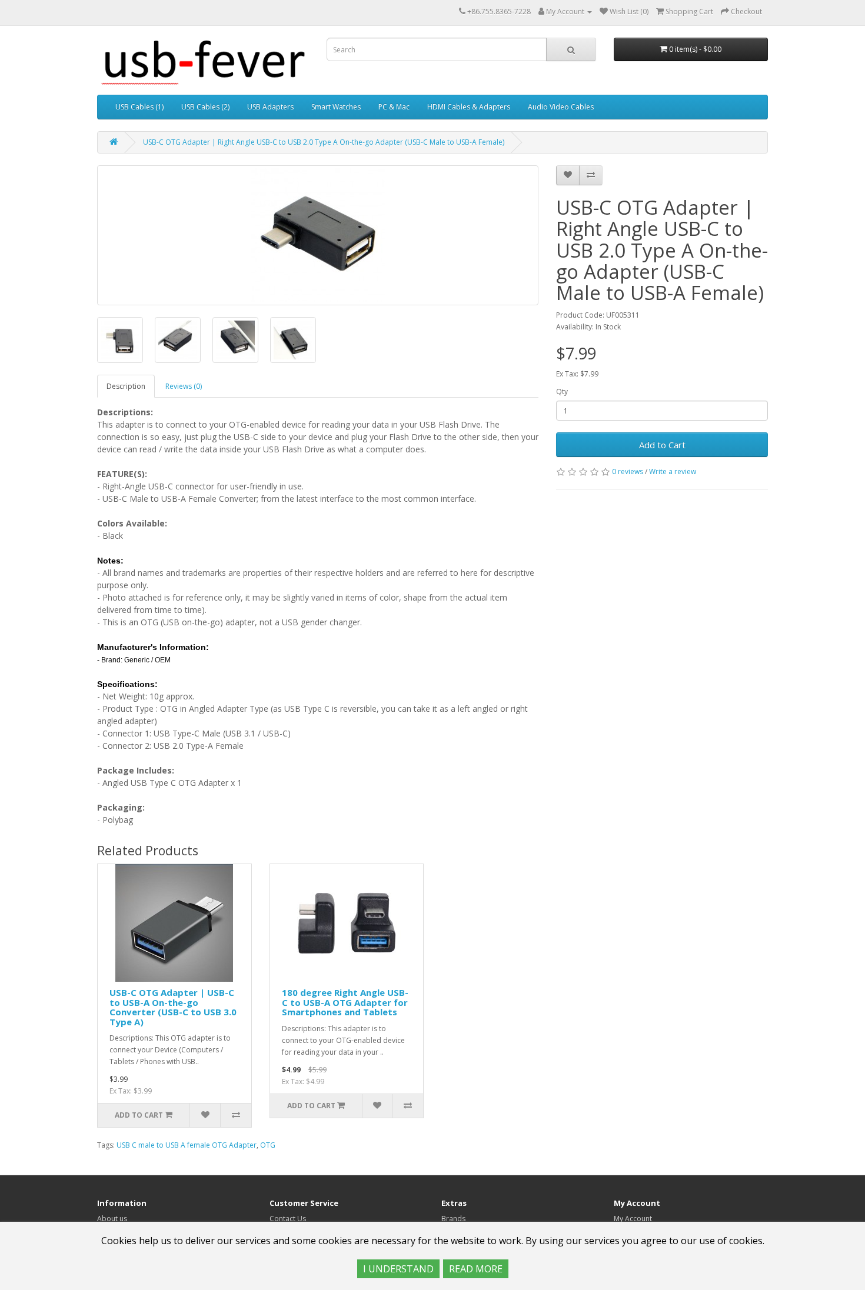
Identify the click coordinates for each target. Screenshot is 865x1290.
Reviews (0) (183, 386)
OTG (267, 1145)
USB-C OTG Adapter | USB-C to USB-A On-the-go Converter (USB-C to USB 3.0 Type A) (173, 1007)
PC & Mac (394, 107)
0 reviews (627, 471)
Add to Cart (662, 445)
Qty (562, 391)
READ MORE (476, 1268)
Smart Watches (336, 107)
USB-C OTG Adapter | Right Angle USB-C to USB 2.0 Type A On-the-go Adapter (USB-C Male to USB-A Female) (323, 142)
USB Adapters (270, 107)
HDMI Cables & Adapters (468, 107)
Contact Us (288, 1219)
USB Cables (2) (205, 107)
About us (112, 1219)
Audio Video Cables (561, 107)
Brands (453, 1219)
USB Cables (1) (139, 107)
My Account (633, 1219)
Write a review (672, 471)
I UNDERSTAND (398, 1268)
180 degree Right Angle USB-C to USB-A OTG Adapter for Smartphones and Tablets (345, 1002)
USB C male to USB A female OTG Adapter (187, 1145)
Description (126, 386)
